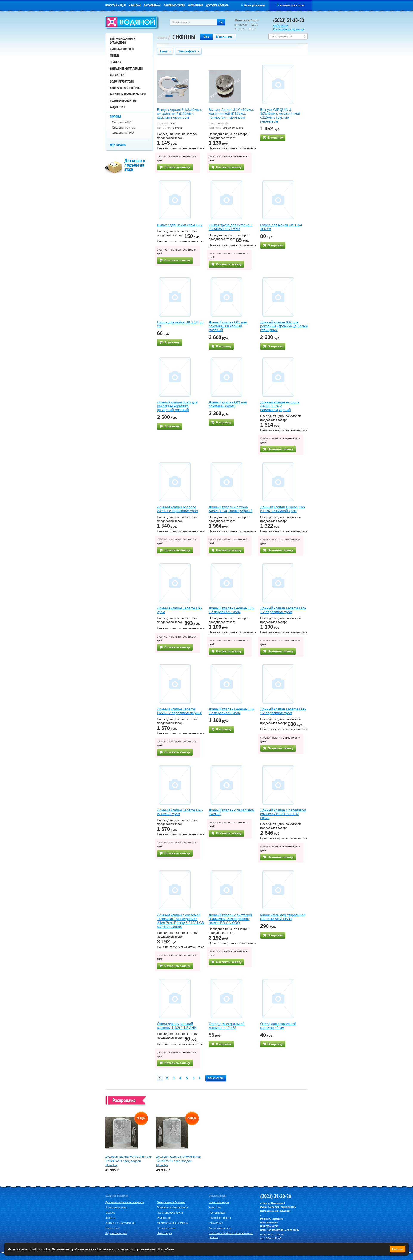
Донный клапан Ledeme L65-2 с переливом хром (283, 610)
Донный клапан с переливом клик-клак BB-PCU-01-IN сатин (283, 814)
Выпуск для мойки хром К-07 (180, 225)
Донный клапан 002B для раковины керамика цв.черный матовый (177, 406)
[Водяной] (132, 23)
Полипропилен (166, 1228)
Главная (162, 38)
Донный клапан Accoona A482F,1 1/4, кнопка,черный (230, 509)
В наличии (224, 36)
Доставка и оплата (217, 5)
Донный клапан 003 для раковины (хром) (228, 404)
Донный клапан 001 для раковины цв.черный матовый (228, 326)
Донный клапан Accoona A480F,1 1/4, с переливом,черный (279, 406)
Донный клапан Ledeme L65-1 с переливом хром (231, 610)
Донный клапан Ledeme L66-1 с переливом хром (231, 711)
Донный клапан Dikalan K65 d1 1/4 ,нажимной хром (282, 509)
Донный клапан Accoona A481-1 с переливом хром (177, 509)
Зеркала (115, 62)
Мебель (114, 56)
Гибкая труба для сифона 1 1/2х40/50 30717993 (230, 227)
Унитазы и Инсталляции (126, 68)
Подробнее (166, 1249)
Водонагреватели (122, 81)
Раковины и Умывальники (128, 94)
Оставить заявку (177, 167)
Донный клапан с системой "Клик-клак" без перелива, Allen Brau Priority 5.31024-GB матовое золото (180, 921)
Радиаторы (117, 107)
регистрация (258, 5)
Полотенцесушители (123, 101)
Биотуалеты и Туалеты (125, 88)
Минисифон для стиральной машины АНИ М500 (282, 917)
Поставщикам (152, 5)
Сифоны (115, 116)
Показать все (216, 1078)
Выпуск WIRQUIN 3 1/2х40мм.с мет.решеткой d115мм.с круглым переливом (280, 115)
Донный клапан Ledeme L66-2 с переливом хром (283, 711)
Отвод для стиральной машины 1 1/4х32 (227, 1026)
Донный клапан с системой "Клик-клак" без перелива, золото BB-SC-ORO (230, 919)
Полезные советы (174, 5)
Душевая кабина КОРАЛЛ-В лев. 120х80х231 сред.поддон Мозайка (179, 1161)
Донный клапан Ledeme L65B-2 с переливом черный (179, 711)
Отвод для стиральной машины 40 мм (278, 1026)
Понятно (397, 1249)
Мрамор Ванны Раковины (172, 1223)
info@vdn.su (280, 25)
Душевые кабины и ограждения (122, 41)
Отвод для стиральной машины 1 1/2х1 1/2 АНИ (177, 1026)
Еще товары (118, 145)
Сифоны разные (123, 127)
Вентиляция (164, 1233)
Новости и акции (115, 5)
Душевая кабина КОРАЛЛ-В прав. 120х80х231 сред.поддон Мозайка (129, 1161)
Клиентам (135, 5)
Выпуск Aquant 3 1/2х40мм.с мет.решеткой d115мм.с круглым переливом (179, 113)
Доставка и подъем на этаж (134, 164)
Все (206, 36)
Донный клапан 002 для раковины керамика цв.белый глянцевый (284, 326)
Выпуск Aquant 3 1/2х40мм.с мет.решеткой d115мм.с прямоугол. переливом (231, 113)
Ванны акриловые (122, 49)
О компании (195, 5)
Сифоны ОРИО (123, 132)
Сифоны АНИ (121, 122)
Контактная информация (288, 29)
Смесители (117, 75)
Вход (247, 5)
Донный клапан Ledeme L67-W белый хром (180, 812)
